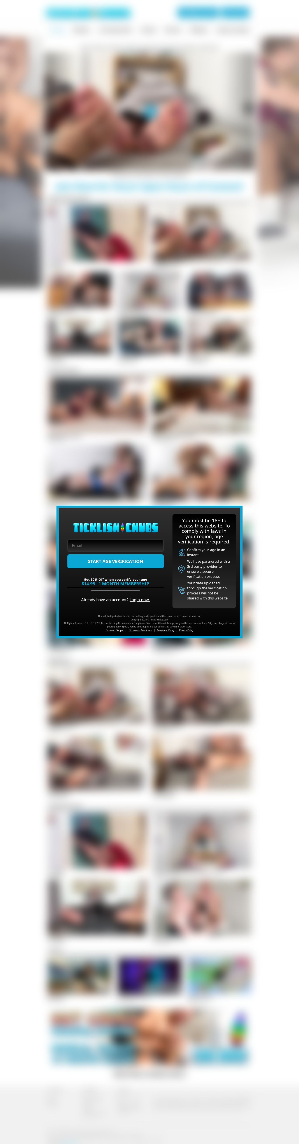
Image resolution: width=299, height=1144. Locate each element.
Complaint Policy (165, 630)
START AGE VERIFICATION (115, 561)
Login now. (140, 599)
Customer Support (115, 630)
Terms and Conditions (140, 630)
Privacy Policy (186, 630)
